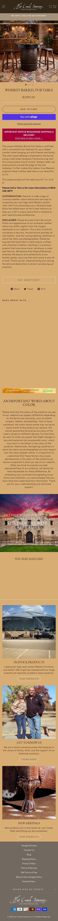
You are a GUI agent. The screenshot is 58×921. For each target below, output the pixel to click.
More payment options (29, 123)
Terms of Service (29, 868)
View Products (29, 679)
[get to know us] (29, 712)
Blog (29, 854)
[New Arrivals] (29, 792)
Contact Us (29, 850)
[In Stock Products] (29, 631)
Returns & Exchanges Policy (29, 877)
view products (29, 837)
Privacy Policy (29, 863)
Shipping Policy (29, 859)
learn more (29, 759)
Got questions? (29, 280)
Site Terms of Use (29, 872)
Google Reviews (29, 845)
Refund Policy (28, 881)
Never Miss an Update (28, 889)
